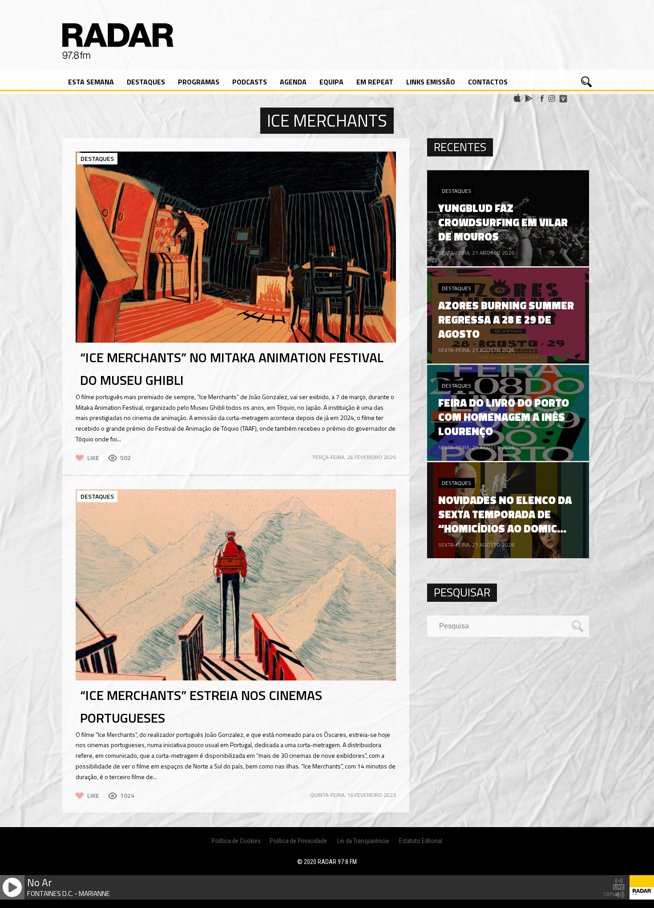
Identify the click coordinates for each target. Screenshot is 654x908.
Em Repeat (374, 81)
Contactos (488, 81)
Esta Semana (91, 81)
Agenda (293, 81)
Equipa (331, 81)
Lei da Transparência (363, 840)
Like (93, 457)
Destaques (146, 81)
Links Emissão (430, 81)
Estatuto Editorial (420, 840)
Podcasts (249, 81)
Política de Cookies (236, 840)
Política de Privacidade (298, 840)
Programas (198, 81)
